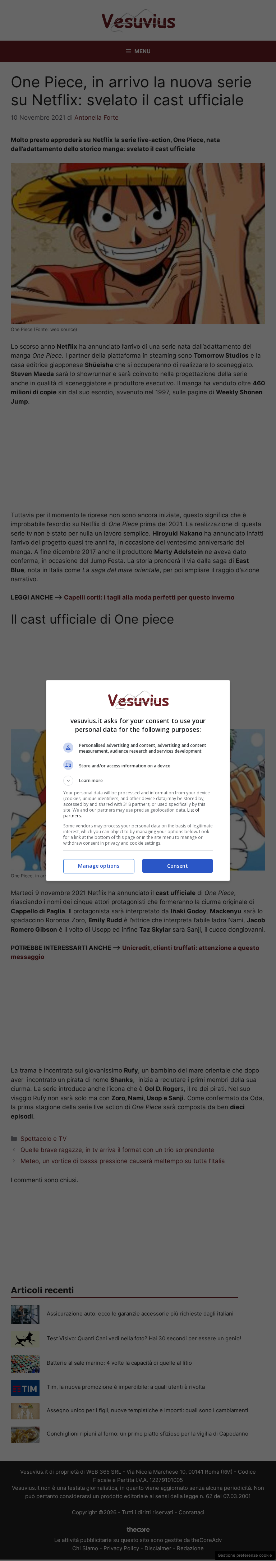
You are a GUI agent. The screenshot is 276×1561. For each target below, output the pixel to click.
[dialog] (138, 780)
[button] (138, 781)
